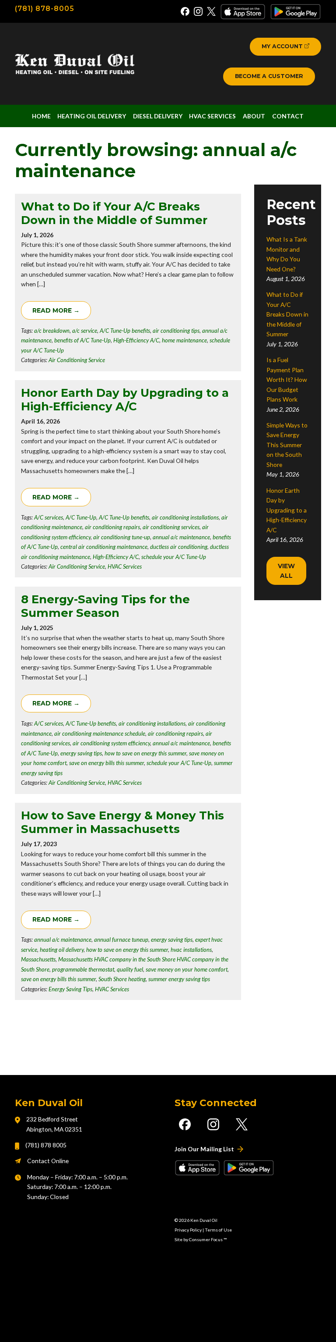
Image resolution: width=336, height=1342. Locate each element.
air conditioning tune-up (121, 537)
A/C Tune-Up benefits (125, 330)
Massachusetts (38, 959)
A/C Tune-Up (81, 517)
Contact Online (48, 1160)
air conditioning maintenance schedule (99, 733)
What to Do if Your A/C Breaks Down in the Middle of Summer (114, 213)
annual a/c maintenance (181, 537)
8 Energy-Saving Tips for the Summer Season (105, 606)
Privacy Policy (188, 1229)
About (254, 116)
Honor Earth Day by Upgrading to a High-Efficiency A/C (125, 399)
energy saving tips (81, 753)
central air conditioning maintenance (103, 546)
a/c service (84, 330)
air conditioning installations (185, 517)
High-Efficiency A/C (136, 340)
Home (41, 116)
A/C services (48, 517)
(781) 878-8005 (44, 8)
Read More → (56, 310)
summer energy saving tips (179, 978)
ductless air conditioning (178, 546)
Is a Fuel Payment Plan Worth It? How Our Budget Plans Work (286, 379)
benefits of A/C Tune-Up (82, 340)
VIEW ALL (287, 570)
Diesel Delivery (157, 116)
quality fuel (130, 969)
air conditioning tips (176, 330)
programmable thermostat (83, 969)
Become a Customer (269, 76)
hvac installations (191, 949)
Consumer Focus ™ (208, 1239)
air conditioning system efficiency (111, 743)
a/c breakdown (52, 330)
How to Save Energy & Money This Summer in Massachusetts (122, 822)
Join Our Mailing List (204, 1149)
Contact (288, 116)
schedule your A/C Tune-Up (173, 556)
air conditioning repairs (112, 526)
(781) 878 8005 (45, 1145)
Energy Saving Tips (70, 989)
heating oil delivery (62, 949)
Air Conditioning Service (77, 359)
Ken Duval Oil (203, 1220)
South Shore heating (122, 978)
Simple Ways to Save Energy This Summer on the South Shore (287, 444)
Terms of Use (218, 1229)
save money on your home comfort (187, 969)
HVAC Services (212, 116)
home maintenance (184, 340)
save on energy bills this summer (106, 762)
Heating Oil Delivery (91, 116)
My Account (282, 46)
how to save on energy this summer (145, 753)
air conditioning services (171, 526)
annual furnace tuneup (121, 939)
